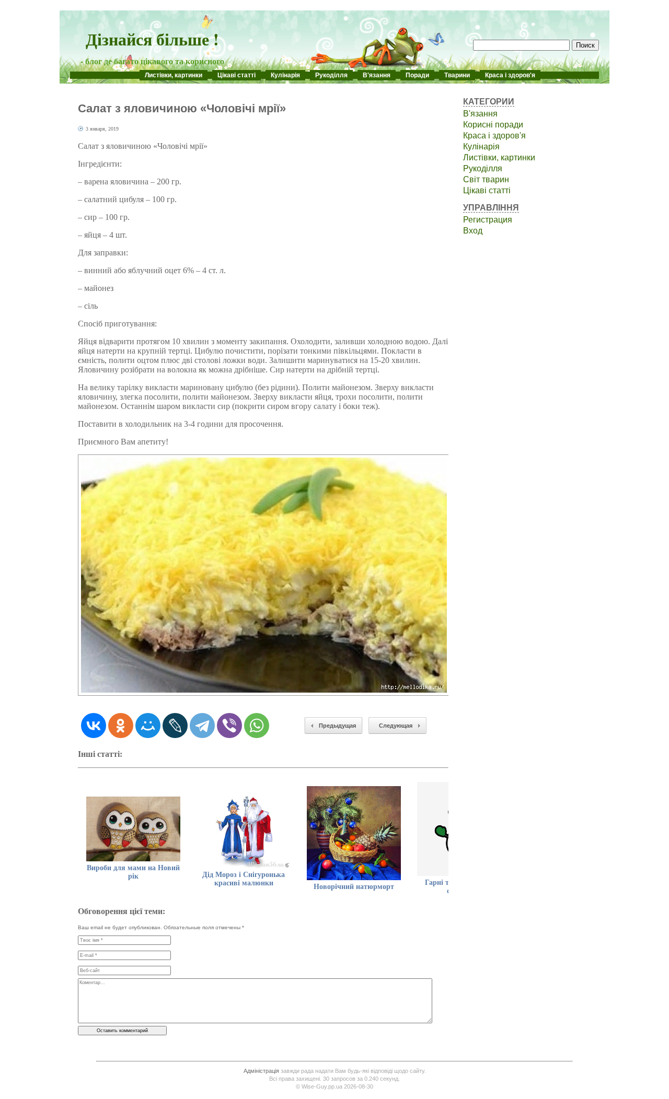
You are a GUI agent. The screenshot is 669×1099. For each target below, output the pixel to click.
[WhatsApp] (256, 725)
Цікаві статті (236, 75)
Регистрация (487, 219)
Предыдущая (337, 725)
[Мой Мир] (147, 725)
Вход (472, 230)
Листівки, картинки (173, 75)
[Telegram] (202, 725)
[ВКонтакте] (93, 725)
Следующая (395, 725)
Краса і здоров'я (510, 75)
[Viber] (229, 725)
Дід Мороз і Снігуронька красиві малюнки (243, 879)
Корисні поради (493, 124)
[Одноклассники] (120, 725)
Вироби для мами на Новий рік (133, 872)
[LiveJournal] (175, 725)
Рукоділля (331, 75)
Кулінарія (285, 75)
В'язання (376, 75)
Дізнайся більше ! (152, 39)
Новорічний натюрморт (354, 887)
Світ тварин (486, 179)
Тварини (457, 75)
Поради (417, 75)
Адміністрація (261, 1071)
